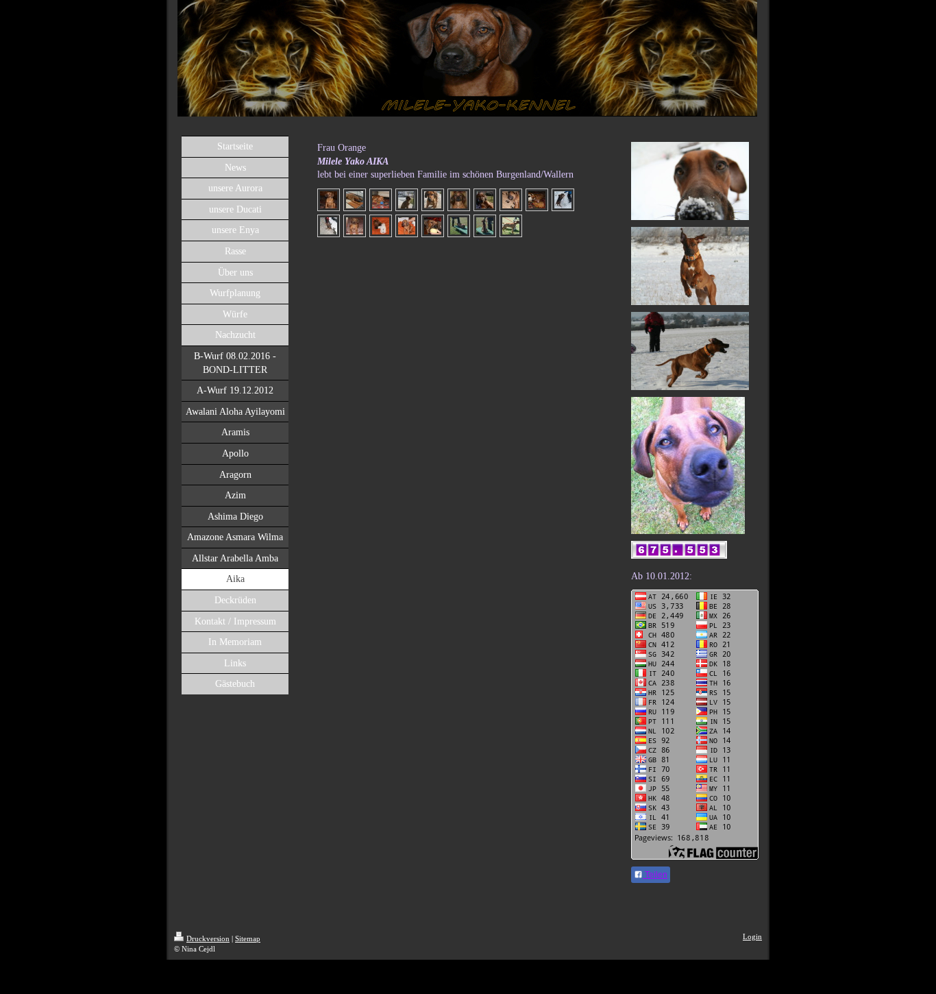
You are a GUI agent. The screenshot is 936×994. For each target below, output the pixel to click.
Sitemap (247, 938)
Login (752, 936)
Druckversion (208, 938)
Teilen (655, 875)
